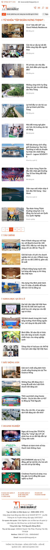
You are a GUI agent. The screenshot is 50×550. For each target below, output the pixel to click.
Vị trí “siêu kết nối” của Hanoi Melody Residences (36, 26)
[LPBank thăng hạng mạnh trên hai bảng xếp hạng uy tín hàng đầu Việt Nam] (11, 273)
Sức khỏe (22, 496)
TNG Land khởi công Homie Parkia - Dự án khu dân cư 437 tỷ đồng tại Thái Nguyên (34, 398)
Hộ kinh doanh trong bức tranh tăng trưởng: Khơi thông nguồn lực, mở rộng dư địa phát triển (34, 320)
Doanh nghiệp (30, 219)
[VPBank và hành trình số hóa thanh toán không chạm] (11, 450)
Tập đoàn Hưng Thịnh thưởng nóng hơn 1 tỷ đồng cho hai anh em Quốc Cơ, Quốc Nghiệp (37, 212)
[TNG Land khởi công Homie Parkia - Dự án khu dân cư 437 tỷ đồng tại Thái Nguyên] (11, 400)
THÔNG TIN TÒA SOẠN (14, 544)
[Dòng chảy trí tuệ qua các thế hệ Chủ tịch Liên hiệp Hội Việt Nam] (11, 351)
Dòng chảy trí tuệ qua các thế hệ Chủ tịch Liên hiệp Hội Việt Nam (35, 348)
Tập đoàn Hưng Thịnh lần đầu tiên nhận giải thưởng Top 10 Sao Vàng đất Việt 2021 (36, 172)
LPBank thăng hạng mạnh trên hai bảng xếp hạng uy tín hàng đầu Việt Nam (34, 271)
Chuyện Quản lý (24, 493)
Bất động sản (30, 31)
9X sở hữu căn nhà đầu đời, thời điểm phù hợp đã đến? (36, 67)
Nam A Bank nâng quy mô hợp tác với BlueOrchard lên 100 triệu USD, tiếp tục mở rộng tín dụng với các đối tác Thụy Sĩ (34, 244)
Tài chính (9, 235)
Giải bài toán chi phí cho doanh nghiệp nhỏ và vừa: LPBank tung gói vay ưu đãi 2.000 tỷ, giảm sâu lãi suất (35, 258)
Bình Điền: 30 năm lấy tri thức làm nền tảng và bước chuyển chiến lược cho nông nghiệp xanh (34, 336)
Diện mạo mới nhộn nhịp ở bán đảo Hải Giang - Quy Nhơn (37, 191)
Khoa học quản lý (31, 160)
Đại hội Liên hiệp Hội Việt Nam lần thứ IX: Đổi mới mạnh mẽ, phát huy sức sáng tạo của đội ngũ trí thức (34, 307)
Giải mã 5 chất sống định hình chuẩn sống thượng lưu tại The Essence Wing (34, 370)
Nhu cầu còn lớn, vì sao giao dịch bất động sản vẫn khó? (33, 411)
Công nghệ (6, 496)
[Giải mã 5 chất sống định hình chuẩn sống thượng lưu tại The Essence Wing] (11, 372)
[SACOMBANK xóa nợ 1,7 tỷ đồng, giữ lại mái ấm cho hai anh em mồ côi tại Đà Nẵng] (11, 464)
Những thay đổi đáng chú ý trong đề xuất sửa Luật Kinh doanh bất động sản (33, 384)
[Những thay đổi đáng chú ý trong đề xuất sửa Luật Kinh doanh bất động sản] (11, 386)
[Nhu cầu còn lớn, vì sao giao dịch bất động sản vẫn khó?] (11, 414)
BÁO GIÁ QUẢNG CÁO (30, 547)
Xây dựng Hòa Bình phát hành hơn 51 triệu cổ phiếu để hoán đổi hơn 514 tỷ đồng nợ (34, 285)
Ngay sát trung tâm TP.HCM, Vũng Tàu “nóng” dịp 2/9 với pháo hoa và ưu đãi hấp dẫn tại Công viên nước (34, 435)
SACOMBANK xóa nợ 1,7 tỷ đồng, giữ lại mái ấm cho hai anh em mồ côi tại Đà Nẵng (35, 462)
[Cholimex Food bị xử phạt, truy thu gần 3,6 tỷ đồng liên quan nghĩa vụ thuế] (11, 478)
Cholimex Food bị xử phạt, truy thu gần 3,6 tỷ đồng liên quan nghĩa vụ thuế (34, 476)
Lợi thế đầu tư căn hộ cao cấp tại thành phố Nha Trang (36, 107)
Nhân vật (39, 493)
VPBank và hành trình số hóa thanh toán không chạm (33, 447)
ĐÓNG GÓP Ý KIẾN (30, 544)
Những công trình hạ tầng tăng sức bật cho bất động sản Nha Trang (36, 87)
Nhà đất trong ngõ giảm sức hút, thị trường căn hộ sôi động (37, 127)
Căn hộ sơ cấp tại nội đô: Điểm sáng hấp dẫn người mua (36, 47)
